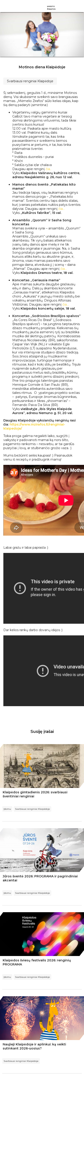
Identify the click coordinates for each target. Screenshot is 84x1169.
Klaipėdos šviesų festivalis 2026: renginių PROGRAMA (37, 962)
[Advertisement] (42, 1124)
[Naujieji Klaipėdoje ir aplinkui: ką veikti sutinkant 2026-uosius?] (42, 1018)
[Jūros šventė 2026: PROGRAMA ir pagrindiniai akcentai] (42, 850)
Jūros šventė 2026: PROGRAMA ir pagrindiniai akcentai (40, 878)
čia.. (48, 169)
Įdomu (7, 808)
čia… (61, 209)
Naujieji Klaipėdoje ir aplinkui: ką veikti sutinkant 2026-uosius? (34, 1046)
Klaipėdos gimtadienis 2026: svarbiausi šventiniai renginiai (35, 794)
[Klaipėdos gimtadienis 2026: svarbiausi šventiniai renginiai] (42, 766)
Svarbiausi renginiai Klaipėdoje (30, 81)
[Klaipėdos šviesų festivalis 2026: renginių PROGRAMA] (42, 934)
